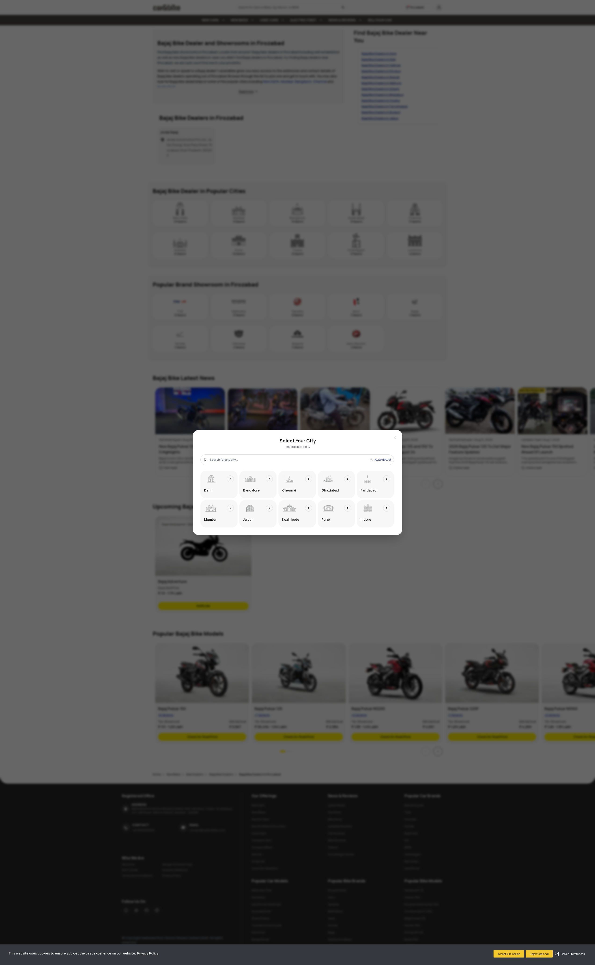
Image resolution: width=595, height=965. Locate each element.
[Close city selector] (395, 437)
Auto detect (383, 460)
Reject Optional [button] (539, 954)
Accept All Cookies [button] (509, 954)
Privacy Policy (148, 953)
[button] (570, 954)
